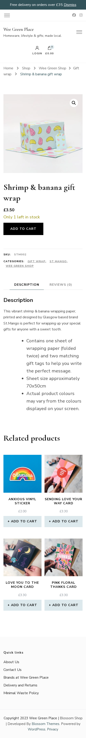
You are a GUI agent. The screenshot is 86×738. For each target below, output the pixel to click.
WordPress (36, 729)
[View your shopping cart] (49, 49)
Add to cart (23, 229)
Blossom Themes (45, 724)
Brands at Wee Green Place (26, 677)
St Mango (58, 261)
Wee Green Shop (20, 266)
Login (37, 53)
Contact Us (12, 669)
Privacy (52, 729)
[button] (74, 103)
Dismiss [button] (70, 4)
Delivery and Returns (20, 685)
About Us (11, 662)
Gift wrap (36, 261)
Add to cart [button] (24, 521)
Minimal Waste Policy (21, 693)
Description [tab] (26, 285)
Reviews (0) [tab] (61, 285)
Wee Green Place (18, 29)
